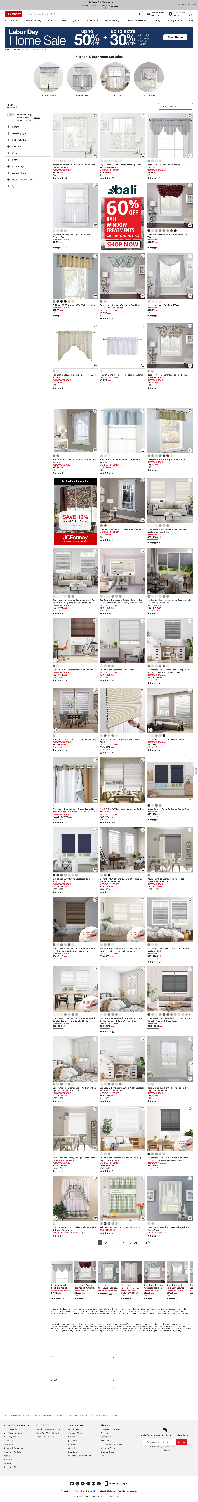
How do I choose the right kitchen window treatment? (31, 1380)
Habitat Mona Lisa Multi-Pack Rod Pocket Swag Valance (74, 461)
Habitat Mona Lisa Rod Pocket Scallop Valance (121, 529)
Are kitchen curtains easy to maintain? (24, 1387)
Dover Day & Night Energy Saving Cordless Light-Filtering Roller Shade (122, 880)
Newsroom (105, 1440)
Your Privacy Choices (83, 1491)
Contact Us (8, 1440)
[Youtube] (94, 1483)
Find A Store (73, 1429)
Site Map (105, 1455)
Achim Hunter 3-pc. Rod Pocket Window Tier (120, 1227)
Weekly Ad (73, 1436)
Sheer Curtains (111, 1415)
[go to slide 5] (103, 8)
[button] (122, 216)
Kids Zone (72, 1452)
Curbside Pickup (75, 1433)
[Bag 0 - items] (190, 14)
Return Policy (9, 1444)
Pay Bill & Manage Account (48, 1429)
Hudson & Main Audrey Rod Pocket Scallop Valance (120, 461)
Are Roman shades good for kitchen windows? (28, 1364)
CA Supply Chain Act (106, 1491)
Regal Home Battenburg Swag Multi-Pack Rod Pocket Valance (168, 1228)
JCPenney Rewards (12, 1436)
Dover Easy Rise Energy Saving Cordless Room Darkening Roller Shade (74, 1159)
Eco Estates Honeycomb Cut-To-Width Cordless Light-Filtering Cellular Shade (74, 1089)
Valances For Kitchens (47, 1415)
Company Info (107, 1436)
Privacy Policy (66, 1491)
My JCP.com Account (13, 1433)
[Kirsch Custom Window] (75, 511)
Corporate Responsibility (112, 1444)
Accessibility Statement (127, 1491)
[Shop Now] (122, 216)
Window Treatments (64, 1415)
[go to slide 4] (100, 8)
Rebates (7, 1463)
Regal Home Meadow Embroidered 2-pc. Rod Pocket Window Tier (120, 166)
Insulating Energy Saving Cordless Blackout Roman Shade (72, 880)
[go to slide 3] (98, 8)
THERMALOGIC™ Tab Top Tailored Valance (166, 459)
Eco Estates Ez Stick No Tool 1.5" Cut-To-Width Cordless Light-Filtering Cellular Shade (74, 1019)
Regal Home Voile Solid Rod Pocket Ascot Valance (166, 166)
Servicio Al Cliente (12, 1467)
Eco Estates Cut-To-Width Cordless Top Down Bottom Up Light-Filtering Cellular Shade (121, 1019)
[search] (141, 14)
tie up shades (89, 1326)
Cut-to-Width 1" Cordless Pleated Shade (165, 739)
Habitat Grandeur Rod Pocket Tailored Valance (121, 375)
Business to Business (110, 1429)
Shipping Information (13, 1448)
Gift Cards (8, 1459)
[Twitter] (72, 1483)
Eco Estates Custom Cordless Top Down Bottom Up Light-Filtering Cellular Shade (169, 1019)
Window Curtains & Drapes (28, 1415)
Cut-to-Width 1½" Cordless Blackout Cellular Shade (120, 740)
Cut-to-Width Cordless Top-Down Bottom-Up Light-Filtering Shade (120, 1159)
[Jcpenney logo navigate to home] (13, 14)
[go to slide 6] (105, 8)
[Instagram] (77, 1483)
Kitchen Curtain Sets (80, 1415)
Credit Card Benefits (45, 1436)
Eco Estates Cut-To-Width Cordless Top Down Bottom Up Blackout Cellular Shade (168, 671)
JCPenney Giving (108, 1448)
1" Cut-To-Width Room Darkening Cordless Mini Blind (122, 810)
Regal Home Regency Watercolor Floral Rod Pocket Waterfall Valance (120, 306)
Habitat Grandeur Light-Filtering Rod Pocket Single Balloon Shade (167, 1089)
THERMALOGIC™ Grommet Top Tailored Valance (75, 305)
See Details (165, 1450)
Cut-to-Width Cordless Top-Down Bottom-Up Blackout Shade (168, 949)
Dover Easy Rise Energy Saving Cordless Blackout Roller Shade (165, 880)
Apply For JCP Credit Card (47, 1433)
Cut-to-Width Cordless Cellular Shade (117, 669)
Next (144, 1243)
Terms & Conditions (81, 1496)
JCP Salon (72, 1440)
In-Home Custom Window (79, 1455)
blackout (119, 1328)
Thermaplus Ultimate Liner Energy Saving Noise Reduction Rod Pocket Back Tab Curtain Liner (75, 810)
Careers (104, 1433)
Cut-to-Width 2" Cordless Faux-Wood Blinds (73, 669)
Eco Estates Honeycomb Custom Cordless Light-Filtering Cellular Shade (169, 601)
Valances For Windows (97, 1415)
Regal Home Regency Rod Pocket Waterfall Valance (167, 235)
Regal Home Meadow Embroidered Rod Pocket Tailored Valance (74, 166)
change (37, 118)
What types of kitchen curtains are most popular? (29, 1357)
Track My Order (11, 1429)
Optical (71, 1448)
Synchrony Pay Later (13, 1452)
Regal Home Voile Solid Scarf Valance (164, 305)
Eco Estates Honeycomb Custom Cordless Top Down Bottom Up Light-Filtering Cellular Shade (121, 601)
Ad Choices (96, 1496)
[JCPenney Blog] (99, 1483)
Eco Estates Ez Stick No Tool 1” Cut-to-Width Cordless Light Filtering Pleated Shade (167, 1159)
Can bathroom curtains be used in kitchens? (26, 1372)
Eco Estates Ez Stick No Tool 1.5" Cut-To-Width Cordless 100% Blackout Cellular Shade (74, 949)
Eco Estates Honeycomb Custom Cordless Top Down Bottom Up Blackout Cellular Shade (74, 601)
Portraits (72, 1444)
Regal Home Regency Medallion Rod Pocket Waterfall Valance (167, 376)
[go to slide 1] (93, 8)
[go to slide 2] (96, 8)
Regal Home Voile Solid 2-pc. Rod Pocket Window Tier (71, 235)
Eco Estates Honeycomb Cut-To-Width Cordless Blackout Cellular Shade (122, 1089)
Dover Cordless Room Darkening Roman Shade (169, 809)
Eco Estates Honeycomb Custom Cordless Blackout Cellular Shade (166, 530)
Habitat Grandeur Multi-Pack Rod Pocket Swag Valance (74, 376)
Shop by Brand (107, 1452)
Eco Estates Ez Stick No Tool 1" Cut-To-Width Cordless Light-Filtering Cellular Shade (120, 949)
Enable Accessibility (187, 4)
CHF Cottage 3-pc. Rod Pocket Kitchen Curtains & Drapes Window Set (74, 1228)
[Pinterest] (88, 1483)
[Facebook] (83, 1483)
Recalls (7, 1455)
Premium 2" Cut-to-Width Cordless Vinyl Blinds (74, 739)
